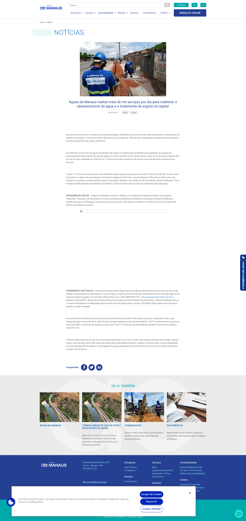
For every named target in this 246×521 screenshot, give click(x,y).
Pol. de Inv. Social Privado (191, 470)
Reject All (151, 501)
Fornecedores (149, 13)
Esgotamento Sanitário (162, 470)
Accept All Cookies (151, 494)
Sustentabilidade (188, 462)
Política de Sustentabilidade (192, 473)
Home (42, 22)
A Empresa (129, 462)
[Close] (190, 493)
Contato (184, 479)
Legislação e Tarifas (161, 473)
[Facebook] (84, 367)
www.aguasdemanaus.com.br (158, 297)
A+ (194, 5)
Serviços (156, 462)
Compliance (129, 470)
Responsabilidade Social (191, 467)
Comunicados (130, 481)
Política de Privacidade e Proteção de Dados (123, 517)
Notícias (49, 22)
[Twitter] (92, 367)
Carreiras (134, 13)
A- (203, 5)
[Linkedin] (99, 367)
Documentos (158, 476)
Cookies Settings (151, 509)
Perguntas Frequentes (190, 484)
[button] (11, 502)
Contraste (181, 5)
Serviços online (190, 13)
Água (154, 467)
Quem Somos (130, 467)
